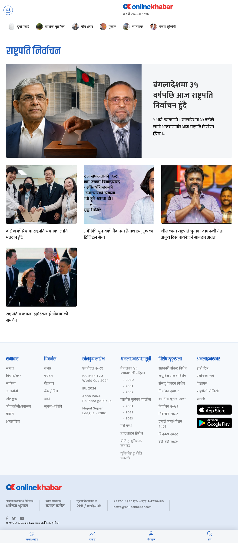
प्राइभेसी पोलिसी (208, 391)
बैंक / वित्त (51, 391)
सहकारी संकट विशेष (173, 368)
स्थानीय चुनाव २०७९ (172, 399)
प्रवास (10, 414)
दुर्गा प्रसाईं (23, 26)
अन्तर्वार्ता (12, 391)
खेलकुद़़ (11, 399)
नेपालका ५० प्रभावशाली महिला (132, 371)
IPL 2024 (89, 388)
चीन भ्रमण (87, 26)
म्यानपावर (137, 26)
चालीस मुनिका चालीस (135, 399)
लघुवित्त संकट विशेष (172, 376)
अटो (47, 399)
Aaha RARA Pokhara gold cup (97, 399)
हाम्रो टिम (202, 368)
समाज (10, 368)
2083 (129, 418)
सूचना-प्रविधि (53, 406)
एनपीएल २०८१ (92, 368)
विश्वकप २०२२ (168, 434)
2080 (130, 380)
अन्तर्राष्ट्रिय (13, 421)
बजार (47, 368)
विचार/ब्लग (14, 376)
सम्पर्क (201, 399)
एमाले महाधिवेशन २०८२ (170, 424)
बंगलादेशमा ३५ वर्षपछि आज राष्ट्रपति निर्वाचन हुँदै (183, 95)
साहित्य (11, 383)
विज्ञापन (202, 383)
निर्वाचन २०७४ (169, 391)
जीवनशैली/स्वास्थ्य (18, 406)
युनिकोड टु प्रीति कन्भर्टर (131, 456)
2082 (129, 392)
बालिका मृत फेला (55, 26)
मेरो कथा (126, 426)
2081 (129, 386)
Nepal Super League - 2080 (94, 411)
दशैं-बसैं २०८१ (168, 442)
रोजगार (49, 383)
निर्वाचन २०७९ (168, 406)
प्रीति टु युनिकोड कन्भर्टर (131, 444)
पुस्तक (112, 26)
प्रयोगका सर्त (205, 376)
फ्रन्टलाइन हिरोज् (131, 433)
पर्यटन (48, 376)
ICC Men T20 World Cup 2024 (95, 378)
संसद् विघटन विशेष (172, 383)
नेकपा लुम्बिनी (167, 26)
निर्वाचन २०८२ (168, 414)
